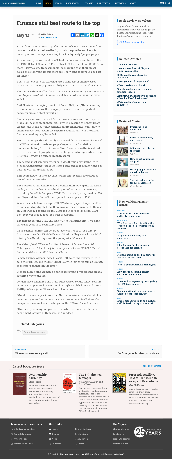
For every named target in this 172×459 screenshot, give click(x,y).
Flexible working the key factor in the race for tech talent (136, 256)
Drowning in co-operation (139, 128)
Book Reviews (72, 3)
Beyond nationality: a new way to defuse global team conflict (136, 292)
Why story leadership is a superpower (131, 236)
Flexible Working (121, 429)
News (48, 3)
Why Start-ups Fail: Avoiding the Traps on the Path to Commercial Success (135, 226)
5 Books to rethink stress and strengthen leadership (133, 246)
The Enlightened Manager (90, 376)
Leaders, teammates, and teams (141, 139)
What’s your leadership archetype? (136, 264)
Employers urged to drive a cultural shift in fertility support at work (136, 302)
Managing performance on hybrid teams (143, 170)
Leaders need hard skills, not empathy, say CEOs (133, 69)
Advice (133, 3)
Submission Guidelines (24, 429)
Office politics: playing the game (142, 149)
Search (81, 444)
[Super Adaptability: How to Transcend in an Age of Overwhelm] (120, 390)
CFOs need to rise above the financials (132, 76)
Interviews (120, 3)
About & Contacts (22, 434)
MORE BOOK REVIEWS (152, 366)
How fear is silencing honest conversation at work (133, 273)
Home (38, 3)
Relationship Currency (38, 376)
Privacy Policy (20, 439)
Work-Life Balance (121, 439)
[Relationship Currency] (21, 390)
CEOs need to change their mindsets (131, 103)
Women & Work (120, 444)
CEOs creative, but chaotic (131, 85)
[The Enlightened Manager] (71, 394)
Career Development (35, 332)
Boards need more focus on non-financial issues (135, 90)
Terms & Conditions (23, 444)
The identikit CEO (127, 64)
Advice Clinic (83, 439)
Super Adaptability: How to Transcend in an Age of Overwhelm (143, 378)
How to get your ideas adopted (142, 160)
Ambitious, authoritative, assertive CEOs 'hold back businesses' (136, 97)
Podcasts (88, 3)
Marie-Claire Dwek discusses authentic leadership (133, 214)
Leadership (118, 434)
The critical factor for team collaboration (142, 181)
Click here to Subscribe (131, 42)
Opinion (58, 3)
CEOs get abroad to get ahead (133, 81)
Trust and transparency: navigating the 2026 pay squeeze (137, 282)
